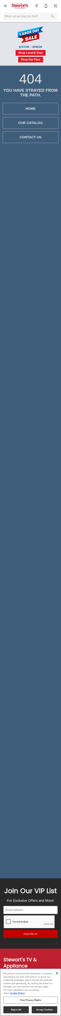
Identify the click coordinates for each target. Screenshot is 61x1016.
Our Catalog (30, 123)
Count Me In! (30, 934)
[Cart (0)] (56, 6)
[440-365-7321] (46, 6)
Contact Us (30, 137)
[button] (5, 6)
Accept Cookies (44, 1009)
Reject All (16, 1009)
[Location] (37, 6)
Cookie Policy (17, 993)
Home (30, 108)
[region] (30, 992)
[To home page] (21, 6)
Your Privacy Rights (30, 1000)
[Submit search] (52, 16)
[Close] (57, 973)
